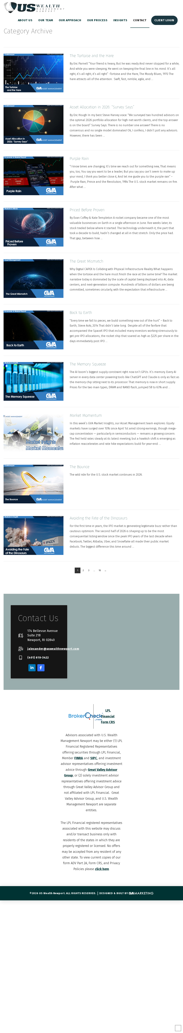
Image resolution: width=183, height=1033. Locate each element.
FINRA (78, 758)
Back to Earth (81, 312)
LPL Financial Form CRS (108, 716)
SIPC (93, 758)
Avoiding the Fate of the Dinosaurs (98, 518)
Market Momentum (86, 415)
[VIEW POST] (33, 73)
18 (100, 570)
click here (102, 869)
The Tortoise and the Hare (92, 55)
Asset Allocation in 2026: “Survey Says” (102, 107)
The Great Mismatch (86, 261)
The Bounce (79, 466)
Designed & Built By (114, 893)
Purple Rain (79, 158)
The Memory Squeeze (88, 364)
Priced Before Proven (87, 209)
